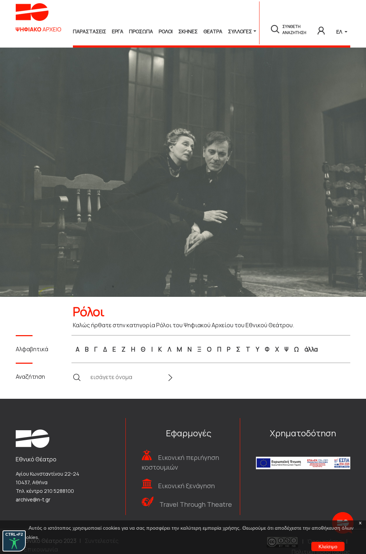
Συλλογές (240, 31)
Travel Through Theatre (195, 504)
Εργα (117, 31)
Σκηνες (188, 31)
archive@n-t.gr (33, 499)
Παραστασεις (89, 31)
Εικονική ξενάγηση (186, 485)
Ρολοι (166, 31)
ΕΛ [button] (339, 31)
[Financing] (303, 453)
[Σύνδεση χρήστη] (321, 29)
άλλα (311, 349)
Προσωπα (141, 31)
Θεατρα (212, 31)
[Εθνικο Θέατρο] (32, 438)
